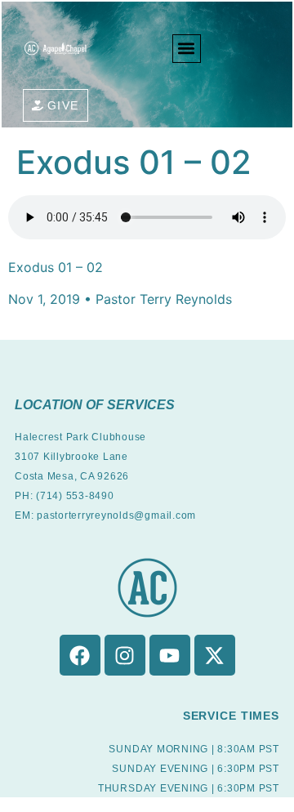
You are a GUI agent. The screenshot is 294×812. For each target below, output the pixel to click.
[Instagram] (125, 655)
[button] (186, 48)
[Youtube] (169, 655)
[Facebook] (80, 655)
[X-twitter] (214, 655)
